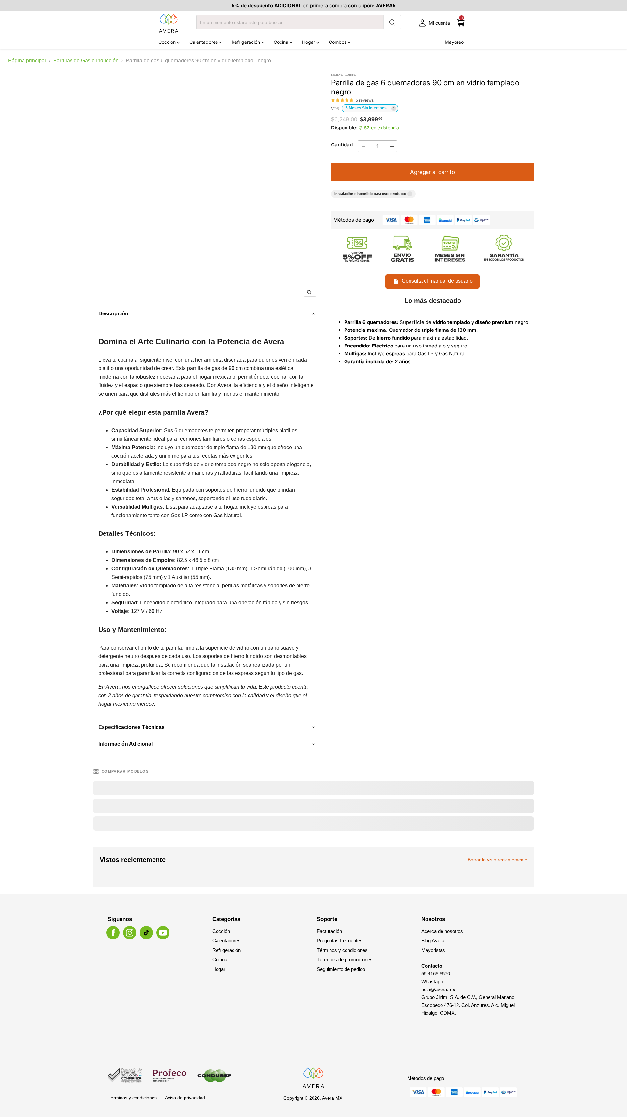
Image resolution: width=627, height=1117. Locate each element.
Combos (338, 42)
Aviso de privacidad (185, 1097)
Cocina (282, 42)
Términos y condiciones (342, 950)
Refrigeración (246, 42)
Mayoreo (454, 42)
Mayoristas (433, 950)
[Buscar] (392, 22)
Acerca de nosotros (442, 931)
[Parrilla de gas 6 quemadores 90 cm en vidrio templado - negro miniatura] (149, 322)
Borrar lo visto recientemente (497, 859)
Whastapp (432, 981)
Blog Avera (432, 940)
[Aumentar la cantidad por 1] (392, 146)
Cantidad (342, 144)
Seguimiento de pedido (341, 969)
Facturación (329, 931)
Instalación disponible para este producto (372, 193)
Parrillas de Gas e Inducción (86, 60)
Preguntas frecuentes (339, 940)
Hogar (309, 42)
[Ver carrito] (461, 23)
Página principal (27, 60)
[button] (342, 100)
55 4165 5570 (435, 973)
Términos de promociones (345, 959)
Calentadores (204, 42)
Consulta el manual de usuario (437, 281)
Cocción (167, 42)
